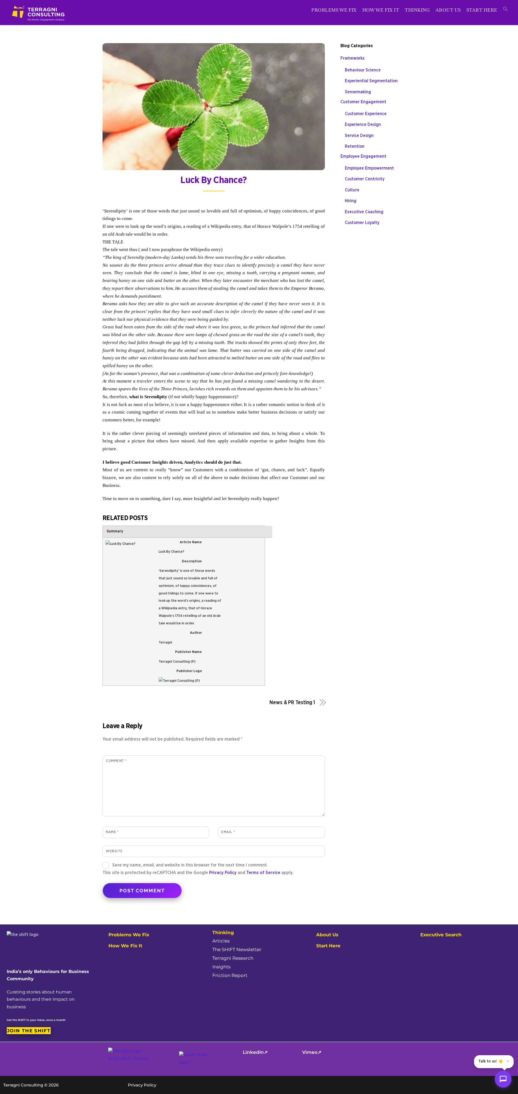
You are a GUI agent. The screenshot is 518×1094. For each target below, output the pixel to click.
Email (228, 832)
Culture (352, 190)
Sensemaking (358, 92)
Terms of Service (263, 873)
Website (114, 851)
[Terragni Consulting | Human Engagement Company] (39, 24)
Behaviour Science (363, 70)
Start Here (481, 10)
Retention (354, 146)
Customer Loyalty (362, 223)
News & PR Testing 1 (292, 702)
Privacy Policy (223, 873)
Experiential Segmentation (371, 81)
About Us (327, 934)
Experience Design (363, 124)
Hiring (350, 201)
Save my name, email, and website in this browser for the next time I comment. (190, 865)
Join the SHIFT (28, 1030)
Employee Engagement (363, 156)
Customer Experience (366, 114)
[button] (505, 9)
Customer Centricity (364, 179)
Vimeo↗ (311, 1052)
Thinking (417, 10)
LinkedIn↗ (255, 1052)
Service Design (359, 135)
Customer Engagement (363, 102)
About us (448, 10)
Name (112, 832)
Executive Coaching (364, 212)
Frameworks (352, 58)
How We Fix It (380, 10)
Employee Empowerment (369, 168)
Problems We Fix (334, 10)
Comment (116, 761)
